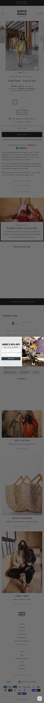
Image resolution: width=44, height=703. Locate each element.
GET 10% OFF (11, 358)
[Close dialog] (42, 338)
